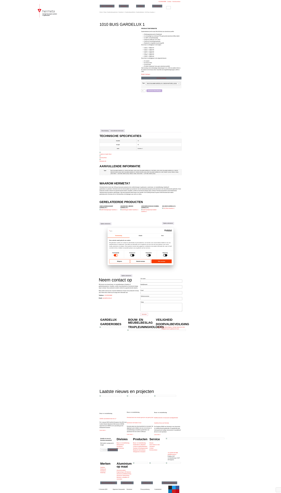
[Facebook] (177, 487)
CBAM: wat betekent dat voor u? (108, 418)
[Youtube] (174, 491)
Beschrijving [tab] (105, 130)
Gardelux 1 (121, 12)
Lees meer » (103, 430)
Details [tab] (140, 235)
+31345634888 (108, 295)
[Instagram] (170, 487)
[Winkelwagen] (168, 7)
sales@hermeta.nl (107, 298)
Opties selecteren (105, 223)
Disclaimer (129, 489)
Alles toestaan (161, 261)
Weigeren (119, 261)
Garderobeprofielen (130, 12)
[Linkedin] (170, 491)
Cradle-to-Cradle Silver (106, 154)
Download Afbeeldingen (154, 90)
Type (143, 83)
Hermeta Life (103, 161)
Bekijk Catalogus (145, 74)
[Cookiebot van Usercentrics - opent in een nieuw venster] (165, 231)
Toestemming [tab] (118, 235)
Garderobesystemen (112, 12)
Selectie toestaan (140, 261)
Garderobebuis (140, 12)
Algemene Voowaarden (119, 489)
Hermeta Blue (103, 157)
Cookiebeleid (157, 489)
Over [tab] (162, 235)
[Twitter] (174, 487)
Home (101, 12)
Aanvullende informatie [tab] (117, 130)
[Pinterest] (177, 491)
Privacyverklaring (145, 489)
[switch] (132, 255)
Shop (105, 12)
